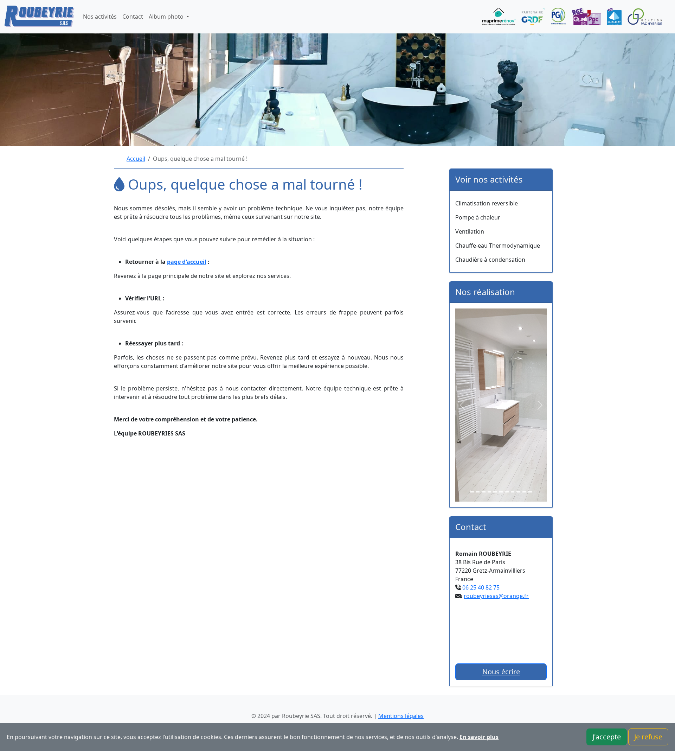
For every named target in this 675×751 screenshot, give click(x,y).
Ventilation (469, 231)
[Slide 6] (501, 492)
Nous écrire (501, 671)
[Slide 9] (518, 492)
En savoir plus (479, 737)
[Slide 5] (495, 492)
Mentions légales (401, 716)
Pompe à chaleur (477, 217)
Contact (132, 16)
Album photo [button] (167, 16)
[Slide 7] (507, 492)
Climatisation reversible (486, 203)
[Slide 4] (489, 492)
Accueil (136, 159)
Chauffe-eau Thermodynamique (497, 245)
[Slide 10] (524, 492)
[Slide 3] (484, 492)
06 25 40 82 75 (481, 587)
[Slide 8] (513, 492)
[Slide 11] (530, 492)
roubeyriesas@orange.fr (496, 596)
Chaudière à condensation (490, 259)
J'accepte (606, 737)
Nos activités (100, 16)
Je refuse (648, 737)
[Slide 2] (478, 492)
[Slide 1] (472, 492)
